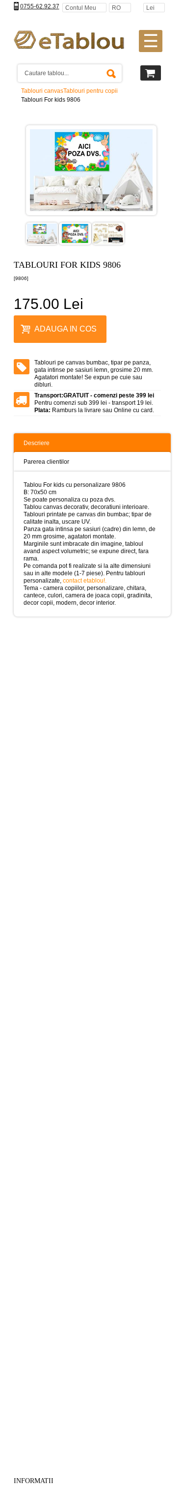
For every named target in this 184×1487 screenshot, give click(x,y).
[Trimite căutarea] (111, 73)
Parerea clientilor (46, 461)
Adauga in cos (65, 329)
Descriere (37, 443)
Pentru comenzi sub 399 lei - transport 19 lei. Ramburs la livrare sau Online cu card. (94, 403)
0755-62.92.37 (39, 6)
